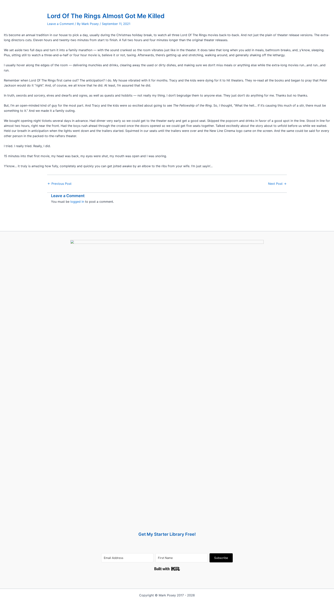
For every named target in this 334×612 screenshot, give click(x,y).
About (162, 4)
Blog (150, 4)
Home (126, 4)
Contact (176, 4)
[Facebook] (191, 4)
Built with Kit (167, 568)
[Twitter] (201, 4)
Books (138, 4)
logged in (77, 201)
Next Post (277, 183)
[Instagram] (210, 4)
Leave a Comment (60, 24)
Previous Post (60, 183)
